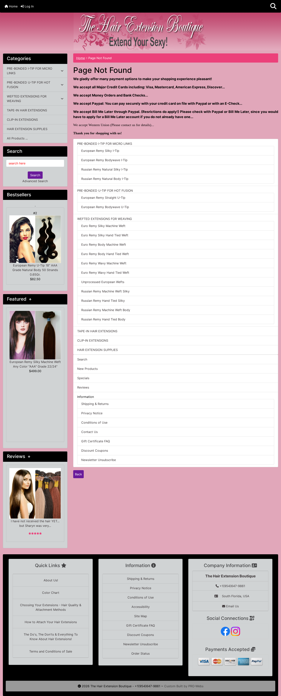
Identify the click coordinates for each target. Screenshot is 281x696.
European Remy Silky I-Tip (100, 151)
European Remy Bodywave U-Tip (105, 207)
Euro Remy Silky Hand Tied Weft (104, 235)
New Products (87, 369)
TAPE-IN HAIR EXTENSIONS (27, 110)
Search (35, 175)
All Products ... (17, 138)
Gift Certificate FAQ (95, 441)
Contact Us (89, 432)
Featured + (19, 299)
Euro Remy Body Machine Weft (103, 244)
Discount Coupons (94, 450)
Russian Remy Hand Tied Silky (103, 301)
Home (13, 6)
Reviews (83, 387)
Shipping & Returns (95, 404)
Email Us (232, 606)
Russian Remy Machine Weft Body (105, 310)
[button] (273, 6)
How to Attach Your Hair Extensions (51, 622)
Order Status (140, 653)
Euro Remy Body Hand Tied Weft (105, 254)
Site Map (140, 616)
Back (78, 474)
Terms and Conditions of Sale (50, 651)
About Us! (51, 580)
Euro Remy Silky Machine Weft (103, 226)
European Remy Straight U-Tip (103, 198)
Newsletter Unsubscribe (98, 460)
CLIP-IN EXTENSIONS (22, 119)
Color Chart (50, 593)
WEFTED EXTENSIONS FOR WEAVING (26, 98)
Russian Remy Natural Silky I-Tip (104, 169)
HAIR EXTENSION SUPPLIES (27, 129)
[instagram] (235, 631)
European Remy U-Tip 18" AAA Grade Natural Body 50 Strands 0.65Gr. (35, 269)
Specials (83, 378)
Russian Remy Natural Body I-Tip (104, 179)
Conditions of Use (94, 422)
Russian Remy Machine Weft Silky (105, 291)
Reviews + (19, 456)
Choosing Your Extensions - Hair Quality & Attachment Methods (50, 607)
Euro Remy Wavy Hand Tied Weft (105, 272)
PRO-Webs (195, 686)
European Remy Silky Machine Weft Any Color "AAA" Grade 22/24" (35, 364)
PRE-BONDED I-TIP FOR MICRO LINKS (29, 71)
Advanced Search (35, 181)
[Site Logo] (140, 31)
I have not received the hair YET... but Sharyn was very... (35, 523)
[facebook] (225, 631)
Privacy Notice (91, 413)
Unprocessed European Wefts (102, 282)
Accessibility (141, 607)
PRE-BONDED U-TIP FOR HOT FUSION (28, 84)
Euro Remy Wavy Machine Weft (103, 263)
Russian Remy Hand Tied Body (103, 319)
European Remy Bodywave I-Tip (104, 160)
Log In (29, 6)
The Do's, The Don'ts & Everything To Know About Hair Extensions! (51, 636)
